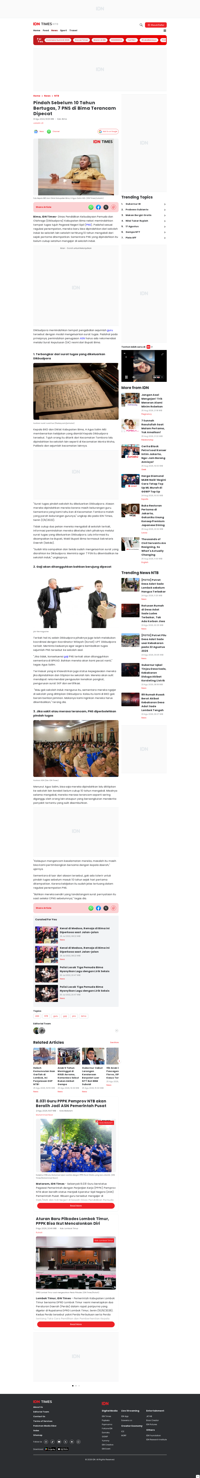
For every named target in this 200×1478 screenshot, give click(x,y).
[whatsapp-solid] (90, 207)
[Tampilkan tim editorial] (117, 1031)
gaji (66, 656)
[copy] (113, 207)
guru (110, 330)
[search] (141, 25)
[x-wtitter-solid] (105, 207)
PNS (88, 225)
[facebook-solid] (98, 207)
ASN (82, 338)
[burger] (165, 30)
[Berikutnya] (119, 1230)
